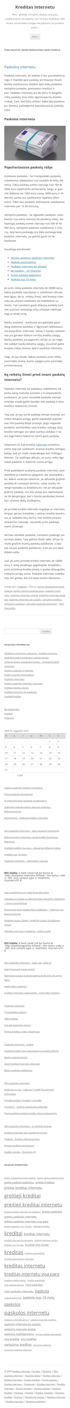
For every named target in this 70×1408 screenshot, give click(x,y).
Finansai (18, 1397)
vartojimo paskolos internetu (41, 604)
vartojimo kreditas (52, 599)
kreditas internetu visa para (31, 1274)
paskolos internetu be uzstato (25, 599)
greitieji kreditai (22, 1195)
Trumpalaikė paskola (15, 1012)
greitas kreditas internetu (23, 1188)
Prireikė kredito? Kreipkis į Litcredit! (23, 1100)
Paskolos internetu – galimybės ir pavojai (26, 861)
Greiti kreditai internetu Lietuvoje (22, 1063)
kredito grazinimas (36, 1280)
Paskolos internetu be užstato (28, 266)
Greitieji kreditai (12, 696)
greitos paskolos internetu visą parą (26, 1221)
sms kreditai (11, 1339)
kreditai (13, 1233)
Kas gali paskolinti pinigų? (17, 1025)
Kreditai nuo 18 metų (15, 854)
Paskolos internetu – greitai (18, 1044)
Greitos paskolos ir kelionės (18, 670)
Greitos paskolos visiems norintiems (23, 787)
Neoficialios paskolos (15, 986)
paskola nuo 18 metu (39, 1297)
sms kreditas (28, 1339)
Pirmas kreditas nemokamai (19, 1145)
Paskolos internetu (19, 67)
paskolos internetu (26, 1312)
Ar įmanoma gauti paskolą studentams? (25, 800)
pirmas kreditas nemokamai (48, 1334)
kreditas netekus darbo (15, 1280)
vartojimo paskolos (14, 604)
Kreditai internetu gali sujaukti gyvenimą (25, 1132)
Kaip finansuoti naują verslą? (19, 969)
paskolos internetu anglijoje (43, 1320)
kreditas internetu (24, 1265)
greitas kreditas (45, 1182)
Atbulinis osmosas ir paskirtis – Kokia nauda (27, 931)
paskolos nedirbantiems (19, 1334)
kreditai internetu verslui (46, 1240)
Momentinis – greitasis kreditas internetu (26, 818)
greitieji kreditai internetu (33, 1204)
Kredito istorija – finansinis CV (20, 1152)
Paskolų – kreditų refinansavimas (22, 1139)
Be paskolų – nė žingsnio (25, 270)
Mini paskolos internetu (17, 1083)
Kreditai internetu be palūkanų (20, 692)
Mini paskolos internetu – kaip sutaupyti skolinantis (31, 830)
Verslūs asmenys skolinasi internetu (32, 258)
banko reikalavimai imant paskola (20, 1178)
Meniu (35, 36)
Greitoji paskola (42, 1388)
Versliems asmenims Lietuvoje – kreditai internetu (30, 653)
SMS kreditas (11, 1018)
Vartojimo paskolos (35, 1401)
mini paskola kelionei (14, 1285)
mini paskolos (34, 1284)
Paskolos (22, 586)
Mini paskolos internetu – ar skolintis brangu (28, 1126)
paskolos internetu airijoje (24, 595)
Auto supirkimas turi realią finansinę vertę (26, 892)
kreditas (13, 1252)
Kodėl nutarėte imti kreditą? (19, 674)
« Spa (20, 775)
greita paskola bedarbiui (19, 1182)
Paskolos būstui (33, 1375)
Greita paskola (49, 1379)
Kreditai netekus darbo (16, 687)
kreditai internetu (37, 1234)
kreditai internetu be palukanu (18, 1240)
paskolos (12, 1304)
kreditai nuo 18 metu (14, 1245)
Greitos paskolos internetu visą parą (23, 683)
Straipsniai (29, 1384)
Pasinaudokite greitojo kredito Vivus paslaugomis (30, 1113)
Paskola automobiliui (23, 262)
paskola (42, 1290)
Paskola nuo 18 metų (23, 279)
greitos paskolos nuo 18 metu (18, 1226)
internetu (41, 444)
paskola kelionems (13, 1298)
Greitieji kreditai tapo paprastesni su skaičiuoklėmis (31, 1051)
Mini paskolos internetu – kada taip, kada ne (27, 962)
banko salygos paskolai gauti (29, 591)
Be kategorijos (11, 709)
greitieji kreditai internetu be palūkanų (22, 1212)
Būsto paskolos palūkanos (18, 1070)
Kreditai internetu (51, 1375)
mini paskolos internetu (19, 1291)
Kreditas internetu (35, 7)
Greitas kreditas (32, 1379)
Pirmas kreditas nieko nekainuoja (22, 1031)
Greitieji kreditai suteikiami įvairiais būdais (26, 657)
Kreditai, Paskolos (44, 1392)
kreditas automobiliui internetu (19, 1259)
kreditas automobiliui (35, 1253)
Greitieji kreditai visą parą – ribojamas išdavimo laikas (32, 848)
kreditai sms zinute (37, 1244)
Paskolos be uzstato (35, 1397)
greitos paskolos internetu (20, 1216)
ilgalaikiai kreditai (41, 1226)
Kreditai (8, 713)
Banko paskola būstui (15, 1057)
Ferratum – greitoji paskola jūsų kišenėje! (26, 1106)
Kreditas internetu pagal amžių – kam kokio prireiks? (32, 992)
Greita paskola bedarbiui (26, 275)
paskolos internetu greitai (20, 1329)
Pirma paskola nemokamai (18, 794)
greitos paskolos (52, 1211)
